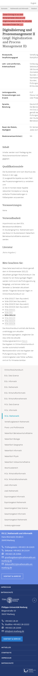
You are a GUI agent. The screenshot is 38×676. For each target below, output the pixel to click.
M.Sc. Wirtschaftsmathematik (15, 479)
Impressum (6, 587)
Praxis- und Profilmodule (14, 427)
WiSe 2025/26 (10, 323)
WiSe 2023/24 (10, 321)
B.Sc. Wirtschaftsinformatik (14, 393)
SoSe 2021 (9, 312)
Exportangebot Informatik (14, 496)
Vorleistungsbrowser (12, 525)
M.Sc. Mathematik (12, 416)
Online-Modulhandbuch (13, 370)
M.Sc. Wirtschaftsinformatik (15, 473)
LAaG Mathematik (11, 491)
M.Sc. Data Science (11, 404)
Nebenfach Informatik (13, 450)
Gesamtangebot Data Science (16, 508)
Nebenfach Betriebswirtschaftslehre (18, 433)
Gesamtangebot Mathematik (15, 519)
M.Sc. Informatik (10, 410)
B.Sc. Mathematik (11, 387)
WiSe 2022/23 (10, 318)
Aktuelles (6, 647)
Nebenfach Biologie (12, 439)
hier (21, 24)
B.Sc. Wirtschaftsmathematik (15, 398)
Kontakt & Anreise (12, 576)
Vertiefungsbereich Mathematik (17, 422)
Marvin (24, 341)
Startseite (4, 9)
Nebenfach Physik (11, 456)
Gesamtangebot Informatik (15, 514)
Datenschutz (7, 592)
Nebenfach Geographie (14, 445)
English (33, 3)
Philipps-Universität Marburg (10, 600)
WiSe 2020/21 (10, 309)
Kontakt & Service (12, 639)
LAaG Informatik (10, 485)
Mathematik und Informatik (19, 9)
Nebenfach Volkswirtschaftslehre (17, 462)
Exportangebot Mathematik (15, 502)
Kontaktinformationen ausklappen (34, 600)
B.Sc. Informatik (10, 381)
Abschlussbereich (11, 468)
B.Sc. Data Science (11, 375)
